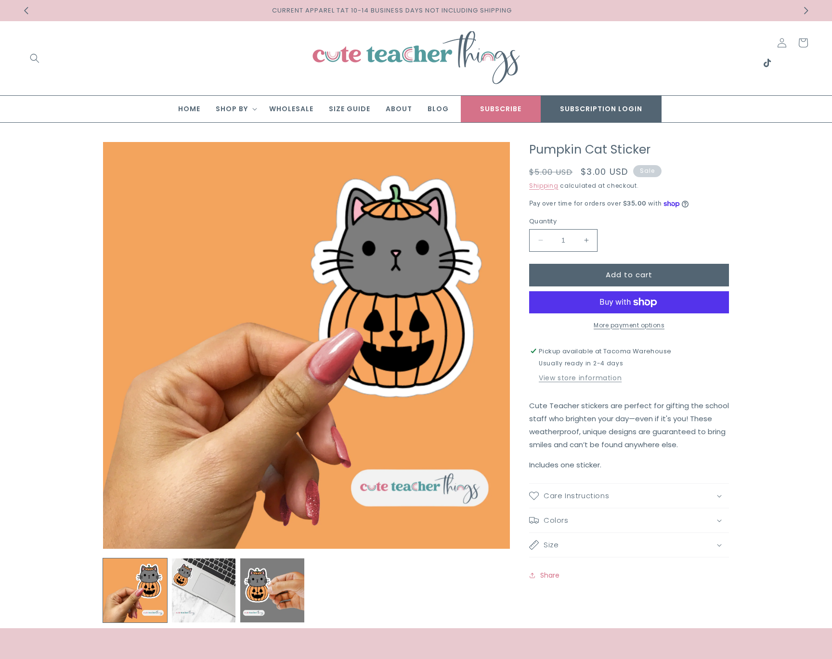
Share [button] (549, 575)
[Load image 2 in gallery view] (204, 590)
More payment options (629, 325)
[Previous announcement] (26, 10)
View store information (580, 378)
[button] (34, 58)
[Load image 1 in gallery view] (135, 590)
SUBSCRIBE (500, 109)
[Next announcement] (806, 10)
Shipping (544, 185)
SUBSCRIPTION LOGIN (601, 109)
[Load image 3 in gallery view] (272, 590)
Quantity (543, 221)
